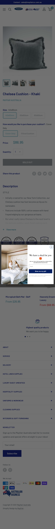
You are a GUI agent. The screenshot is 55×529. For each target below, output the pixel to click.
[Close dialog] (51, 247)
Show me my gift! (40, 271)
